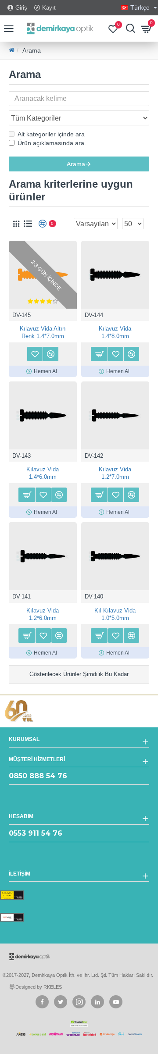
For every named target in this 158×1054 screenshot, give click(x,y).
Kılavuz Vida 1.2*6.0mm (42, 614)
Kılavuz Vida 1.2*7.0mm (115, 473)
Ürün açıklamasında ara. (52, 142)
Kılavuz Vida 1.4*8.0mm (115, 332)
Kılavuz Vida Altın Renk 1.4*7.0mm (42, 332)
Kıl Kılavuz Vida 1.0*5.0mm (115, 614)
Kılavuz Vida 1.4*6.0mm (42, 473)
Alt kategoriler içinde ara (51, 134)
